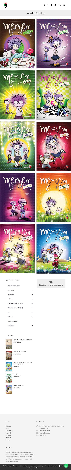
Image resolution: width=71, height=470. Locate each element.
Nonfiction (20, 294)
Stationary (20, 325)
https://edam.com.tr (44, 433)
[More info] (55, 5)
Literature (20, 290)
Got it (36, 468)
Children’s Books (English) (20, 308)
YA (20, 312)
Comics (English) (13, 321)
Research (8, 433)
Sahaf (7, 428)
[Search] (47, 5)
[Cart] (44, 5)
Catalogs (8, 435)
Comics (20, 316)
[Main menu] (64, 5)
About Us (8, 437)
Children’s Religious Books (20, 303)
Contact (8, 440)
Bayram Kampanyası (14, 286)
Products (8, 426)
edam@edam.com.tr (44, 431)
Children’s (20, 299)
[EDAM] (5, 5)
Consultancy (9, 431)
